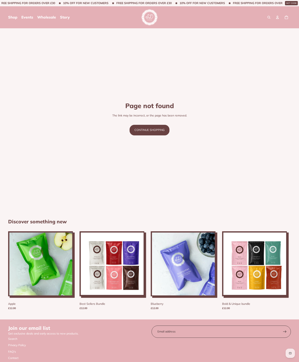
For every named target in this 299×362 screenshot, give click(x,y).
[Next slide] (71, 265)
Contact (13, 358)
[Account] (277, 17)
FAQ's (12, 351)
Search (12, 339)
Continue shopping (149, 130)
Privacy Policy (17, 345)
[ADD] (142, 294)
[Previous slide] (14, 265)
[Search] (268, 17)
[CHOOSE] (70, 294)
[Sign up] (284, 331)
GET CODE (291, 3)
